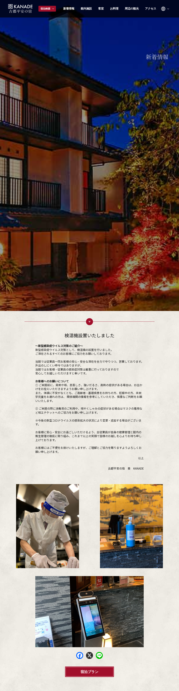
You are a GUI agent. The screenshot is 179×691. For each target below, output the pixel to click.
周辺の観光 (132, 8)
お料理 (114, 8)
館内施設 (86, 8)
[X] (89, 655)
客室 (101, 8)
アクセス (150, 8)
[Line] (99, 655)
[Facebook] (79, 655)
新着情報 (68, 8)
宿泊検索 (46, 8)
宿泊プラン (90, 672)
